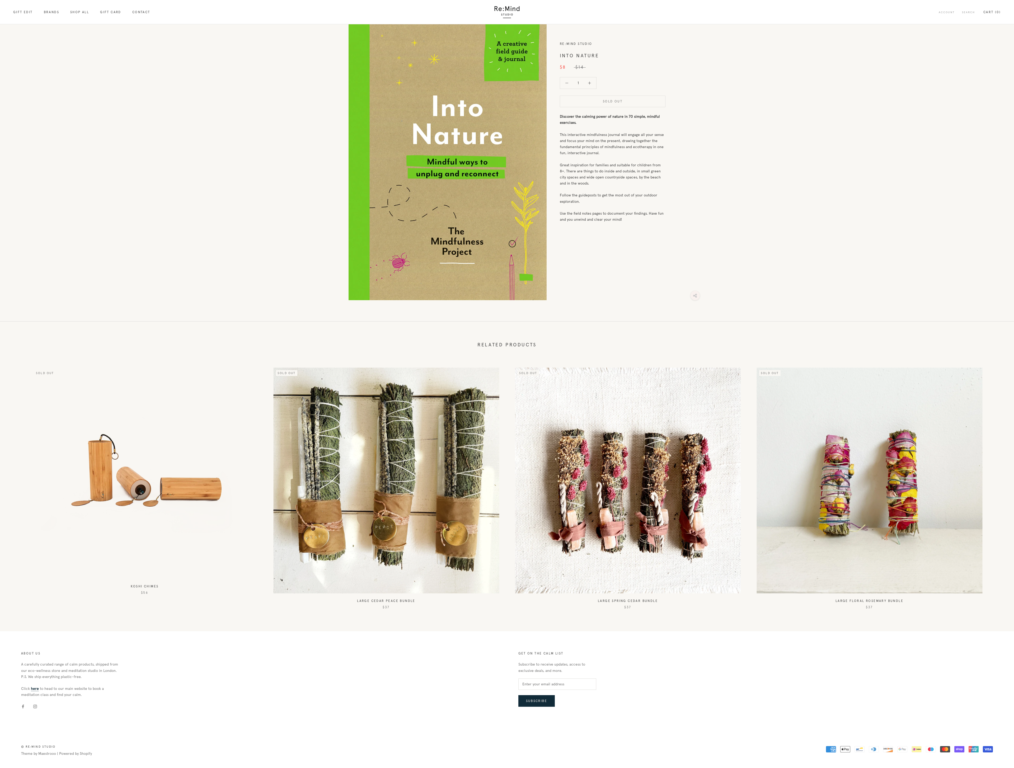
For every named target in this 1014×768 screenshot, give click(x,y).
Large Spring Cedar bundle (628, 601)
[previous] (16, 483)
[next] (997, 483)
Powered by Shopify (75, 753)
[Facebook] (23, 706)
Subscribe (536, 701)
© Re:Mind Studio (38, 746)
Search (968, 12)
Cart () (992, 12)
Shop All (79, 12)
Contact (141, 12)
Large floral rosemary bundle (869, 601)
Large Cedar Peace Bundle (386, 601)
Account (947, 12)
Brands (51, 12)
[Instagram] (35, 706)
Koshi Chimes (145, 586)
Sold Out (612, 101)
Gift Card (110, 12)
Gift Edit (23, 12)
